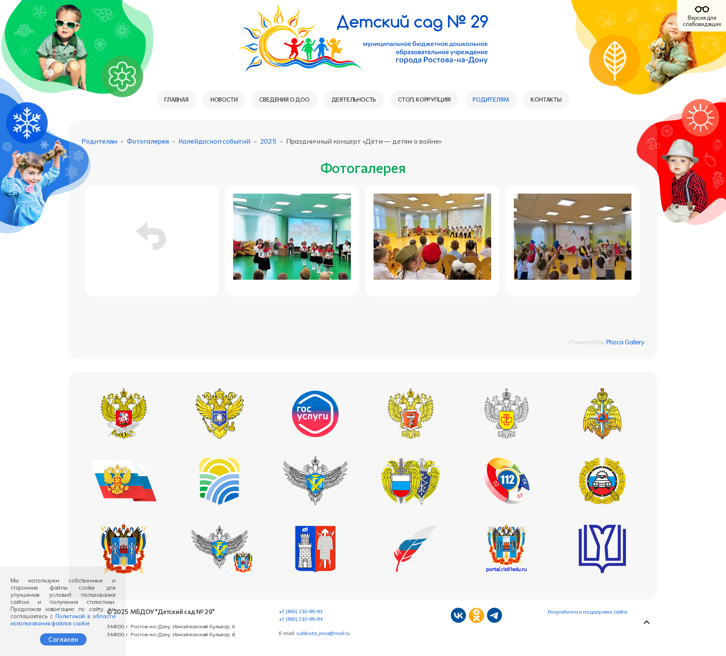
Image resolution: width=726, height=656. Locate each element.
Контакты (546, 99)
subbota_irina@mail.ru (323, 633)
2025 (268, 141)
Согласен (63, 639)
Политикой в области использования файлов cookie (63, 620)
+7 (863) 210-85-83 (301, 611)
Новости (224, 99)
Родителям (491, 99)
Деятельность (353, 99)
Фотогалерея (148, 141)
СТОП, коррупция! (424, 99)
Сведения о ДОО (284, 99)
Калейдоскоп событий (214, 141)
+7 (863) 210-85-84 (301, 619)
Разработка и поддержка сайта (587, 612)
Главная (176, 99)
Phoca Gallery (625, 342)
